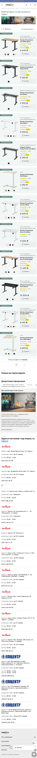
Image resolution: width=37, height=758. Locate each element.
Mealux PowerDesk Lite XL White (26, 204)
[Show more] (33, 53)
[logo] (9, 4)
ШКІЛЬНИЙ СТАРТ (18, 1)
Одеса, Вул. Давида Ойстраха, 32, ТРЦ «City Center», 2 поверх (17, 640)
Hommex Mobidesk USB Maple (26, 175)
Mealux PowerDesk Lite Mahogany (26, 40)
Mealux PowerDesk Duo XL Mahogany (26, 258)
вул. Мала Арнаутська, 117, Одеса (20, 451)
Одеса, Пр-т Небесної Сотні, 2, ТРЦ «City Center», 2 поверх (17, 553)
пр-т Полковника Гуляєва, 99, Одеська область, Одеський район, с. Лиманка (15, 687)
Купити (26, 54)
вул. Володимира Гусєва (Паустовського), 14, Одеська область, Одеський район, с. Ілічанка (15, 663)
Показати (17, 359)
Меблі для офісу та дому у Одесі (10, 8)
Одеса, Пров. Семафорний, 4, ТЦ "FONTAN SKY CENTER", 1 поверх (16, 575)
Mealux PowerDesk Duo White (26, 122)
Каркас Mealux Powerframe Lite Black (28, 148)
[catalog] (26, 5)
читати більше (6, 429)
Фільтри (7, 29)
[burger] (2, 5)
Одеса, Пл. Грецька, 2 (16, 533)
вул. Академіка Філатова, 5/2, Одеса (21, 471)
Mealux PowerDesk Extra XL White (26, 231)
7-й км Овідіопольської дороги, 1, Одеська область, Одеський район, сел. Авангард (16, 711)
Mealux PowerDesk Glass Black (26, 68)
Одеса (4, 441)
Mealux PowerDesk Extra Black (26, 285)
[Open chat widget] (34, 754)
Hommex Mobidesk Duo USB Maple (26, 338)
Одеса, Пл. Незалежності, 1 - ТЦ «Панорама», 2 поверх (16, 512)
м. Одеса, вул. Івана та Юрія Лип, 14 (21, 491)
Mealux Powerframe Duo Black (27, 93)
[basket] (35, 5)
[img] (10, 44)
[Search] (30, 5)
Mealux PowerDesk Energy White (26, 313)
